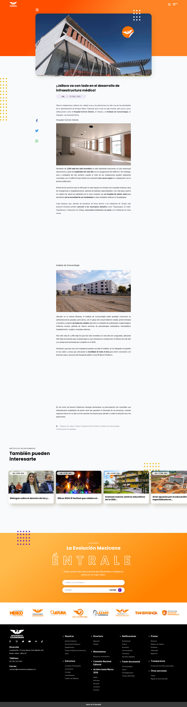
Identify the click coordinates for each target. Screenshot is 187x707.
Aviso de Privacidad (93, 704)
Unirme (112, 590)
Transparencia (158, 661)
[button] (184, 487)
